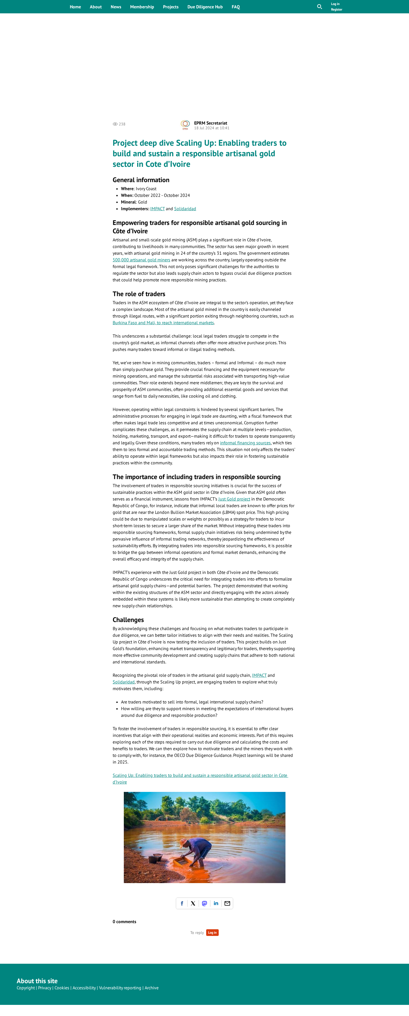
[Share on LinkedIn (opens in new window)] (215, 903)
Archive (152, 987)
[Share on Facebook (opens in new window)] (181, 903)
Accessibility (84, 987)
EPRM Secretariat (210, 123)
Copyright (26, 987)
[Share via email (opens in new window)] (227, 903)
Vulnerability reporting (120, 987)
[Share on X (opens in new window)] (193, 903)
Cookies (62, 987)
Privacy (44, 987)
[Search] (319, 6)
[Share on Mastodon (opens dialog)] (204, 903)
